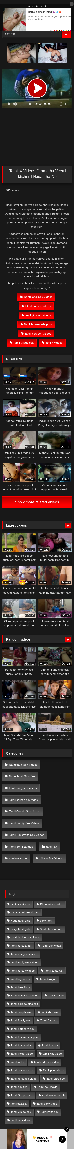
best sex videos (20, 904)
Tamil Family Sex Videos (24, 823)
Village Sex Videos (51, 858)
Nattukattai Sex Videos (38, 296)
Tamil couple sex (21, 1012)
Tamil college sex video (23, 799)
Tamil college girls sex (24, 1003)
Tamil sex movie (47, 1086)
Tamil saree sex (56, 1078)
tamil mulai (17, 1062)
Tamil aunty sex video (24, 954)
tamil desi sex (49, 1012)
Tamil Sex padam (21, 1095)
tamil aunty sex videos (23, 788)
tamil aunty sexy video (24, 962)
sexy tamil (46, 920)
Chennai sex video (51, 904)
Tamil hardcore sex (22, 1028)
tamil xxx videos (20, 1120)
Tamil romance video (24, 1078)
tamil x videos (53, 342)
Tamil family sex (20, 1020)
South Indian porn (51, 929)
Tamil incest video (22, 1053)
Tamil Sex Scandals (21, 846)
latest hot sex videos (38, 306)
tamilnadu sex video (46, 1062)
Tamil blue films (20, 987)
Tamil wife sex (49, 1111)
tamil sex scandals (53, 1095)
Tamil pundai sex (53, 1070)
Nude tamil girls (20, 920)
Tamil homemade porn (38, 324)
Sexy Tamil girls (20, 929)
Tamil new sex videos (38, 333)
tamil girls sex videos (38, 315)
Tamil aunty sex (51, 945)
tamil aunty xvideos (23, 970)
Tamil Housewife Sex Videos (26, 834)
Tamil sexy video (47, 1103)
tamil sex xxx (19, 1103)
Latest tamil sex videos (25, 912)
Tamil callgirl (56, 995)
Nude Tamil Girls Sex (22, 776)
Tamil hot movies (21, 1045)
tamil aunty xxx (54, 970)
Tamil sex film (19, 1086)
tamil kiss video (52, 1053)
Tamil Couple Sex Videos (24, 811)
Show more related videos (37, 502)
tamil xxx (51, 846)
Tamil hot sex (50, 1045)
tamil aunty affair (21, 945)
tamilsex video (18, 858)
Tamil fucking (48, 1020)
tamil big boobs (20, 979)
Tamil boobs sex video (24, 995)
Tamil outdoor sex (22, 1070)
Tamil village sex (23, 342)
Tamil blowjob (48, 979)
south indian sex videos (25, 937)
